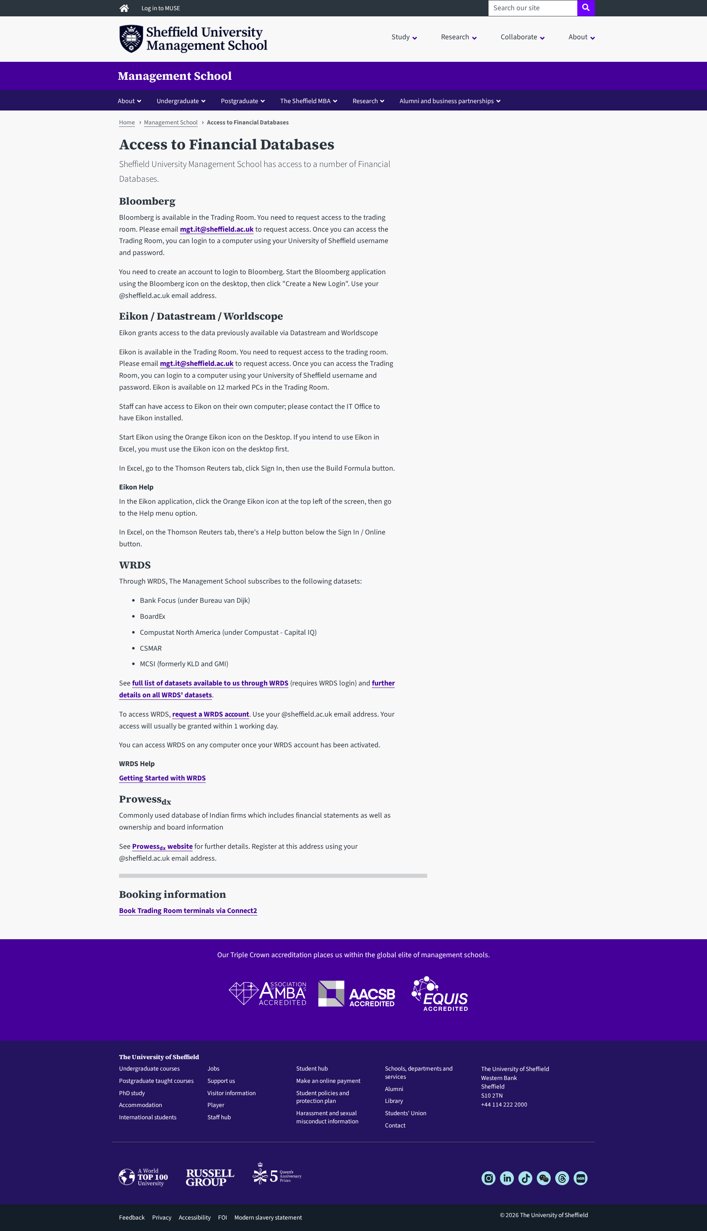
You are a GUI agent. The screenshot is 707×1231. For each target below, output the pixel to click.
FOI (222, 1217)
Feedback (132, 1217)
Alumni (394, 1089)
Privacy (161, 1217)
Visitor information (231, 1093)
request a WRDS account (210, 714)
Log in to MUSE (161, 8)
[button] (131, 100)
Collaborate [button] (519, 37)
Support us (221, 1081)
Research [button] (455, 37)
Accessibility (195, 1217)
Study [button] (401, 37)
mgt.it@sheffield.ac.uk (217, 229)
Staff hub (219, 1118)
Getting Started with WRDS (162, 778)
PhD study (132, 1093)
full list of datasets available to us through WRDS (210, 683)
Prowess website (162, 846)
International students (147, 1118)
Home (127, 122)
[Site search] (586, 8)
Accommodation (140, 1105)
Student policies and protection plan (322, 1097)
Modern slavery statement (268, 1217)
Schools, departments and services (419, 1073)
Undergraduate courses (149, 1069)
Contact (395, 1126)
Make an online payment (328, 1081)
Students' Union (405, 1113)
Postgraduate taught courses (156, 1081)
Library (394, 1101)
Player (215, 1105)
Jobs (213, 1069)
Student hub (312, 1069)
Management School (175, 75)
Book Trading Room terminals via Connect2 (188, 911)
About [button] (578, 37)
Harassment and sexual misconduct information (327, 1117)
